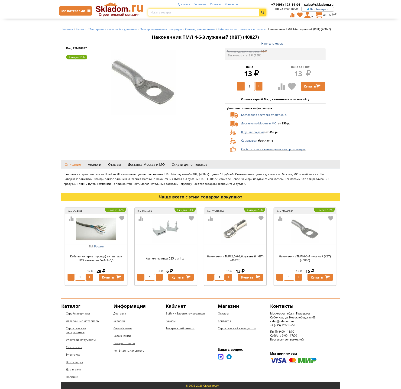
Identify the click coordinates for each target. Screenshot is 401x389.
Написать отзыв (272, 43)
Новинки (72, 377)
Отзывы (215, 4)
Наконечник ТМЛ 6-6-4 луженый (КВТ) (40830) (305, 258)
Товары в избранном (180, 328)
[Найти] (262, 12)
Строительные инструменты (76, 330)
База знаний (122, 336)
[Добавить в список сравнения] (281, 86)
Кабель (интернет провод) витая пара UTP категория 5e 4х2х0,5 (96, 258)
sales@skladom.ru (318, 4)
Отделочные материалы (82, 321)
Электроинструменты (81, 340)
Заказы (170, 321)
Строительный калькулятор (237, 328)
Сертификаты (122, 328)
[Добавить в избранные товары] (292, 86)
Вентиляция (74, 362)
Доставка (184, 4)
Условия (200, 4)
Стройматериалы (78, 313)
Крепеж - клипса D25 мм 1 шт (166, 258)
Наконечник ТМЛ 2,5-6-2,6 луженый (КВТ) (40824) (235, 258)
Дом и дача (73, 369)
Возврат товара (124, 343)
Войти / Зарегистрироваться (185, 313)
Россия (99, 246)
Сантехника (74, 347)
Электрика (73, 355)
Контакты (231, 4)
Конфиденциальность (128, 351)
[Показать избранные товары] (300, 15)
